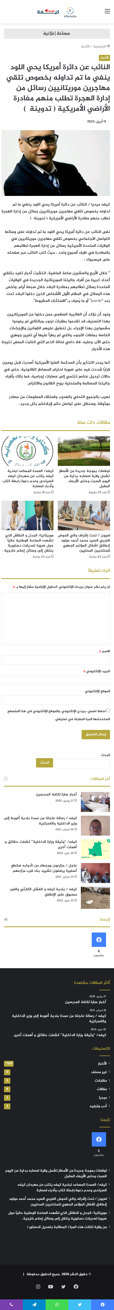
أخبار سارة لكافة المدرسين (56, 794)
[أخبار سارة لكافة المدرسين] (95, 802)
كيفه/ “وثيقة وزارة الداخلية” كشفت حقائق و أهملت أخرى (41, 844)
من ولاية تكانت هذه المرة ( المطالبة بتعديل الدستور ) (67, 1227)
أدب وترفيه (98, 1106)
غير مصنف (99, 1072)
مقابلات (101, 1081)
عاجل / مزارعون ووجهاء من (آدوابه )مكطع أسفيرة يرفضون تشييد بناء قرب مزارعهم (44, 868)
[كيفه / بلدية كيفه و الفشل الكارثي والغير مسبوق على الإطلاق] (95, 898)
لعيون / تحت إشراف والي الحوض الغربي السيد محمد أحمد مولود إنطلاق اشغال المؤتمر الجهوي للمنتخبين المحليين (84, 543)
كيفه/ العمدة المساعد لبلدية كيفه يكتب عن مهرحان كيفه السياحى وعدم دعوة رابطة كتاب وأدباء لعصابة (28, 478)
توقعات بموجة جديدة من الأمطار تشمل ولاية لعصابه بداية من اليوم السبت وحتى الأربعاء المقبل (84, 478)
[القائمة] (107, 14)
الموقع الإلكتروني (97, 691)
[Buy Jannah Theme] (57, 35)
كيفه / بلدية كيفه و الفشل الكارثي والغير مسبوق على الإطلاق (43, 892)
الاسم (104, 651)
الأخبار (85, 47)
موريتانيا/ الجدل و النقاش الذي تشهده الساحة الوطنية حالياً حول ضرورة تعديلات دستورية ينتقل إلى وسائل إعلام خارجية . (28, 543)
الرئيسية (100, 47)
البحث (105, 755)
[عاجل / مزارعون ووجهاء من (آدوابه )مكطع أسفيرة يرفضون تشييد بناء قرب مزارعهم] (95, 873)
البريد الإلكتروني (96, 671)
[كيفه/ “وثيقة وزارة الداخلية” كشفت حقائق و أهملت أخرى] (95, 849)
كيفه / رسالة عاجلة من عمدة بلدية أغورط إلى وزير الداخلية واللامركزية (40, 821)
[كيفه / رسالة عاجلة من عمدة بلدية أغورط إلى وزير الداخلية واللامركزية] (95, 826)
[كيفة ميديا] (57, 12)
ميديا (103, 1098)
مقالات (102, 1089)
